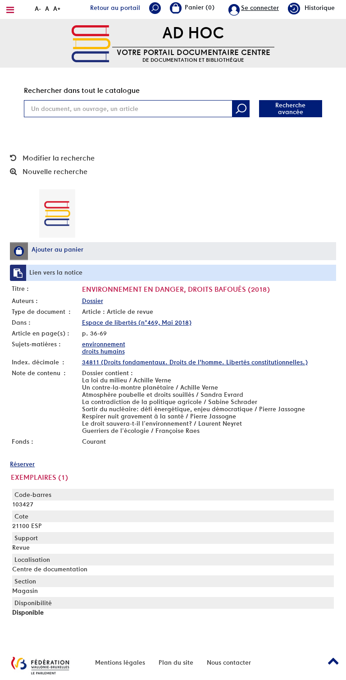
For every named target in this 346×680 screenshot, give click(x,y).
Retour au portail (115, 7)
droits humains (103, 351)
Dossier (92, 300)
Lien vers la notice (55, 272)
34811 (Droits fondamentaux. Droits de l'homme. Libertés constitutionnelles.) (195, 362)
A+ (57, 8)
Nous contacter (229, 662)
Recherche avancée (290, 108)
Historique (320, 7)
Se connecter (260, 7)
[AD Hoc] (91, 42)
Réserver (22, 464)
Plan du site (176, 662)
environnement (103, 344)
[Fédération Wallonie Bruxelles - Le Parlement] (40, 665)
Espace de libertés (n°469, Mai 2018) (136, 322)
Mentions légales (120, 662)
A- (38, 8)
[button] (19, 251)
